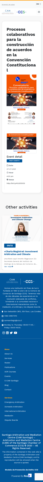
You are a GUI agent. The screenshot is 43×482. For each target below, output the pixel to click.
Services (8, 358)
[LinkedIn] (7, 333)
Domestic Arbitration (14, 407)
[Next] (39, 242)
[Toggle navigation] (39, 12)
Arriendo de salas (8, 4)
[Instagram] (3, 333)
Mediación (9, 416)
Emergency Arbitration (14, 402)
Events (8, 376)
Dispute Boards (11, 420)
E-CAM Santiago (12, 381)
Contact (8, 390)
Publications (10, 367)
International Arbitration (15, 411)
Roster (7, 363)
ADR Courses (10, 372)
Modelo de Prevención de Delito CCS (21, 470)
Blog (6, 385)
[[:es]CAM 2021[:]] (8, 12)
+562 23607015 (10, 316)
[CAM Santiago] (13, 281)
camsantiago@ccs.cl (13, 320)
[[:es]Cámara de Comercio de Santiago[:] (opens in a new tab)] (21, 12)
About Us (9, 354)
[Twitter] (11, 333)
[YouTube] (15, 333)
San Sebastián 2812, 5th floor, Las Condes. (22, 311)
